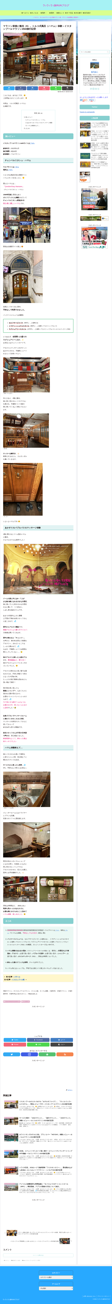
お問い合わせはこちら (89, 1296)
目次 (35, 113)
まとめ (27, 128)
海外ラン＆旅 (26, 1001)
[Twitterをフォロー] (11, 1054)
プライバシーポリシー (103, 1296)
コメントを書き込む (38, 1255)
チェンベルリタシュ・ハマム (36, 120)
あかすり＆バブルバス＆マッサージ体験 (39, 122)
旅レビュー (28, 117)
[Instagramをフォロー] (29, 1054)
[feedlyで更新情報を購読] (47, 1054)
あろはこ (94, 72)
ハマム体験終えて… (33, 125)
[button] (107, 52)
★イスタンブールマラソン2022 (12, 1001)
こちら (32, 143)
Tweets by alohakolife (87, 112)
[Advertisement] (38, 1020)
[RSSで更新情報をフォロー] (64, 1054)
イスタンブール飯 (18, 979)
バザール (17, 977)
